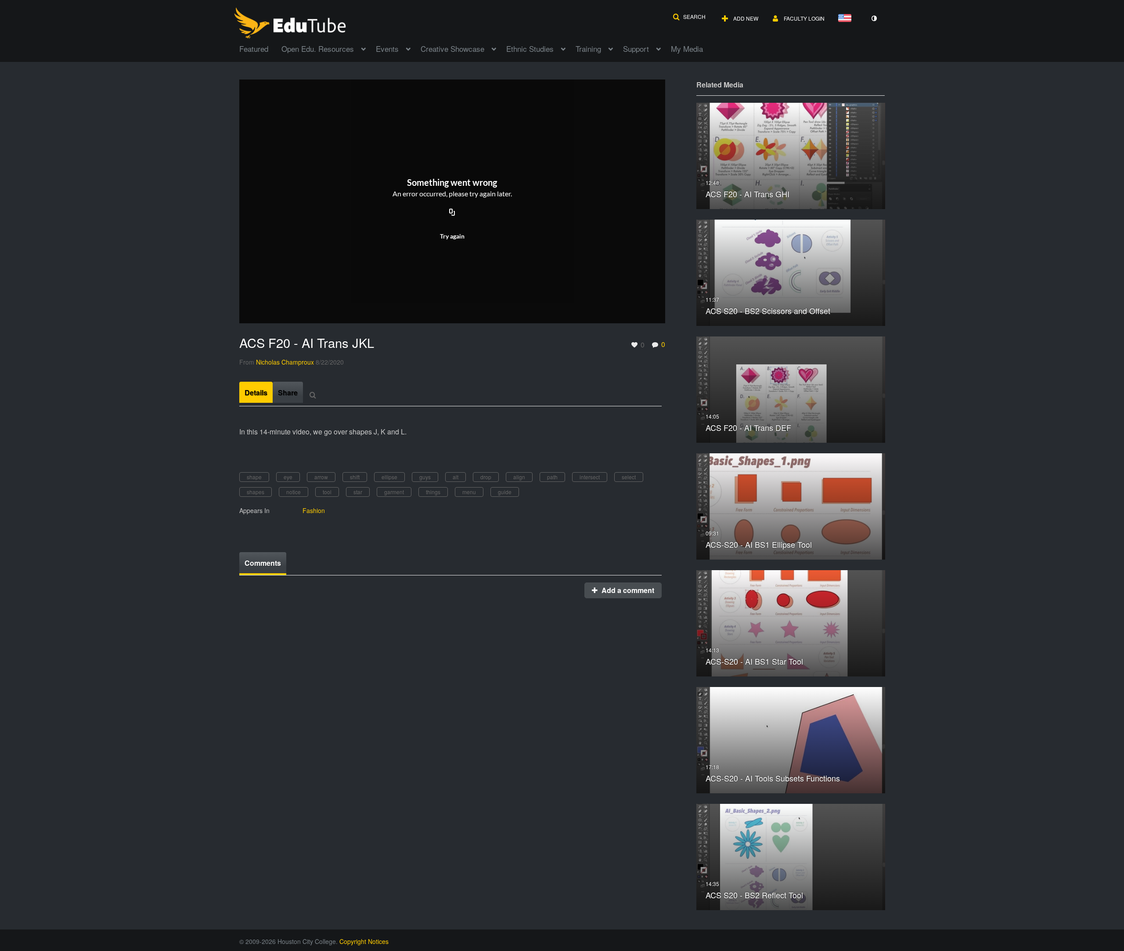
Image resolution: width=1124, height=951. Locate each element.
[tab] (256, 392)
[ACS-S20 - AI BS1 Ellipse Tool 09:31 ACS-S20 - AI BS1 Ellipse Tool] (790, 505)
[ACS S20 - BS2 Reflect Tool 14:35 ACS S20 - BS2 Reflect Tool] (790, 856)
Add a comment (627, 590)
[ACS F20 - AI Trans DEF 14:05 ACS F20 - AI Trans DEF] (790, 388)
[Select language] (846, 19)
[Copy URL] (452, 213)
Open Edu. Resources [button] (317, 48)
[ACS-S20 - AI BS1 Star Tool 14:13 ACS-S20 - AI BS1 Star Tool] (790, 622)
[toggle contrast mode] (874, 18)
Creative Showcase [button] (452, 48)
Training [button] (588, 48)
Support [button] (636, 48)
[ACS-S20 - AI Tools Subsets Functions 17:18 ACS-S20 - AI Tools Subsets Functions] (790, 739)
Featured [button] (253, 48)
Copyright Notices (364, 941)
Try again (452, 236)
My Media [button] (687, 48)
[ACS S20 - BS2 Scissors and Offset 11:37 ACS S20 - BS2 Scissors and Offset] (790, 271)
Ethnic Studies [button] (530, 48)
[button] (689, 17)
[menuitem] (260, 48)
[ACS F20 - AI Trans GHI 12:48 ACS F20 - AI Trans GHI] (790, 155)
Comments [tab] (263, 563)
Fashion (314, 510)
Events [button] (387, 48)
